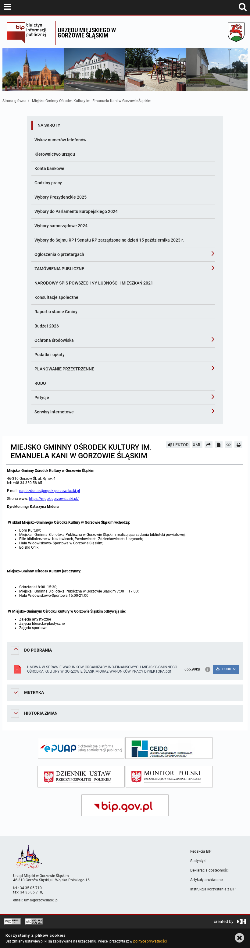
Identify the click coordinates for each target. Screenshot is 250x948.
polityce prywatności (150, 941)
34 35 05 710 (31, 888)
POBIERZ (228, 669)
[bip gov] (125, 805)
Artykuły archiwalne (206, 880)
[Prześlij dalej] (208, 444)
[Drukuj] (238, 444)
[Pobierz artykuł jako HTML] (229, 444)
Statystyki (198, 861)
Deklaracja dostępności (209, 870)
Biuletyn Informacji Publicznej (29, 33)
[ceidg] (168, 748)
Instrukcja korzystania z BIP (213, 889)
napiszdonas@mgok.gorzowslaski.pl (49, 491)
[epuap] (81, 748)
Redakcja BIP (201, 851)
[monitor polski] (169, 776)
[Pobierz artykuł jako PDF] (219, 444)
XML (197, 444)
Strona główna (14, 101)
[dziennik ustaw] (81, 776)
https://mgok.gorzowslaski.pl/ (54, 499)
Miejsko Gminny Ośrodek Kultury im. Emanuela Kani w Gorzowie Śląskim (92, 101)
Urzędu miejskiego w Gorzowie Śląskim (87, 32)
